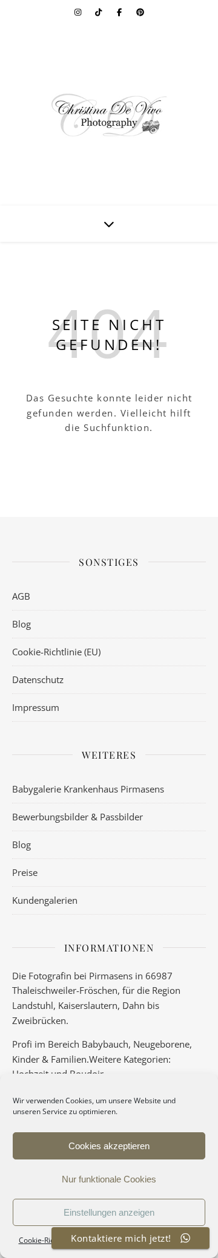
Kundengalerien (45, 900)
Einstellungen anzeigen (109, 1212)
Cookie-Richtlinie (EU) (56, 652)
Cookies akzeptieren (109, 1146)
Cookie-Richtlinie (46, 1240)
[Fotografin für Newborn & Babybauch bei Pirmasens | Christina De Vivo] (109, 114)
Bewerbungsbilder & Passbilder (77, 817)
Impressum (35, 707)
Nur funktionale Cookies (109, 1179)
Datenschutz (38, 679)
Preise (25, 872)
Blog (21, 624)
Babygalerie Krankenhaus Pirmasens (88, 789)
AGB (21, 596)
